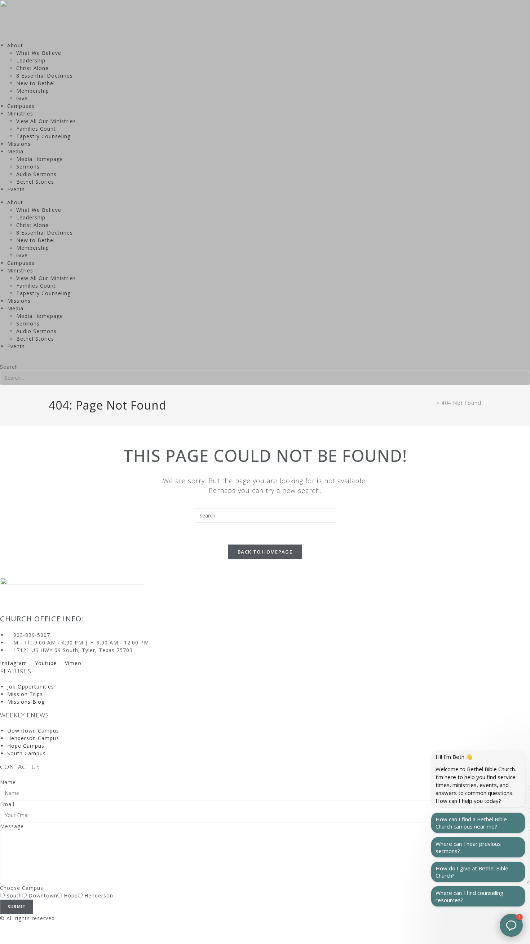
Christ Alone (32, 68)
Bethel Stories (35, 181)
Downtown (42, 895)
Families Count (36, 128)
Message (12, 826)
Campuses (21, 105)
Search (9, 366)
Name (8, 782)
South (14, 895)
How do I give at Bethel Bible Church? (472, 872)
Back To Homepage (265, 552)
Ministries (20, 113)
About (15, 45)
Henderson (98, 895)
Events (16, 189)
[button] (265, 359)
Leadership (30, 60)
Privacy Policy (18, 933)
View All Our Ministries (46, 121)
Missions (19, 143)
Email (7, 804)
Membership (32, 90)
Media (15, 151)
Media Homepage (39, 159)
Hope (71, 895)
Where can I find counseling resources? (469, 896)
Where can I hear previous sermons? (468, 847)
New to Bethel (35, 83)
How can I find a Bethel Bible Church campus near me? (471, 823)
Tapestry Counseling (43, 136)
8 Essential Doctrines (44, 75)
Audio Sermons (36, 174)
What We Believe (38, 52)
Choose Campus (21, 887)
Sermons (28, 166)
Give (22, 98)
